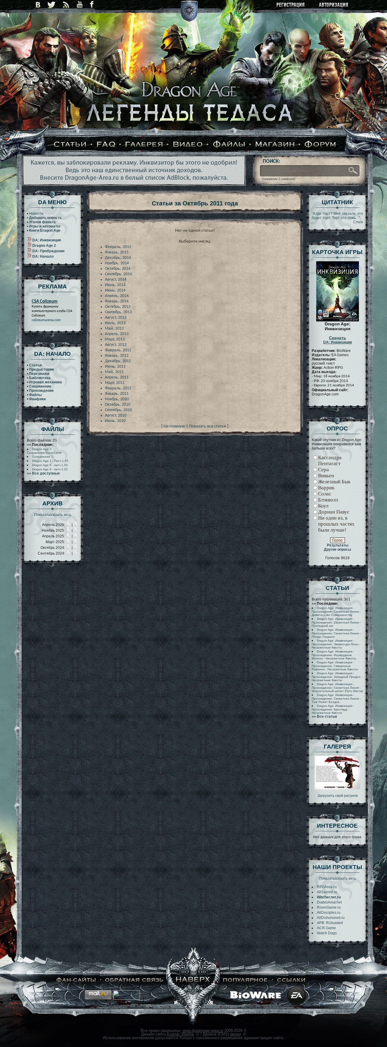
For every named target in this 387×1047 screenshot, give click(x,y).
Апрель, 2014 (116, 296)
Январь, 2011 (116, 393)
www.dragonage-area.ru (203, 1030)
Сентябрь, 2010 (118, 410)
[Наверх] (193, 980)
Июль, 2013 (115, 323)
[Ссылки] (291, 980)
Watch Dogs (327, 933)
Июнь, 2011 (115, 366)
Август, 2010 (115, 415)
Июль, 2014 (115, 285)
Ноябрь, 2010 (117, 399)
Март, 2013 (115, 339)
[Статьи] (70, 144)
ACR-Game (326, 928)
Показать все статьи (207, 426)
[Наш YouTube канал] (80, 4)
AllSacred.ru (327, 892)
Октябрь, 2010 (117, 404)
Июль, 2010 (115, 421)
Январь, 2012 (116, 355)
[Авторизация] (333, 5)
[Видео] (188, 144)
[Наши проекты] (76, 980)
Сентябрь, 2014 (118, 274)
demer (235, 1034)
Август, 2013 (115, 317)
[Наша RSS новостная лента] (66, 4)
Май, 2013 (114, 328)
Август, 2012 (115, 345)
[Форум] (320, 144)
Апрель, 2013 (116, 334)
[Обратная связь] (134, 980)
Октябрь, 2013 (117, 306)
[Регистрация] (291, 5)
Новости (36, 213)
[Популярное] (245, 980)
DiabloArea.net (329, 902)
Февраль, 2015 (118, 247)
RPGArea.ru (327, 887)
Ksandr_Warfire (180, 1034)
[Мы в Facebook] (91, 4)
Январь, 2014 (116, 301)
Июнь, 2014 (115, 290)
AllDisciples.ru (328, 912)
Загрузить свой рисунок (337, 796)
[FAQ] (106, 144)
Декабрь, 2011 (118, 361)
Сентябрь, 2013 (118, 312)
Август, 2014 (115, 279)
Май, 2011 (114, 372)
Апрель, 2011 (116, 377)
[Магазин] (275, 144)
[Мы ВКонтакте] (38, 4)
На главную (174, 426)
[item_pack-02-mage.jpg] (337, 788)
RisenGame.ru (329, 907)
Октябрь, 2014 (117, 268)
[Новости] (68, 525)
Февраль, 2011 (118, 388)
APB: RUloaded (330, 923)
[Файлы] (229, 144)
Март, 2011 (115, 383)
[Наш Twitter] (51, 4)
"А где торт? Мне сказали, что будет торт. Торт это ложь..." (337, 217)
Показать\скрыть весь (52, 515)
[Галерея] (144, 144)
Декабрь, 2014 (118, 258)
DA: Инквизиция (337, 340)
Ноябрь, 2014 (117, 263)
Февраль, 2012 (118, 350)
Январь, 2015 (116, 252)
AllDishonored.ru (331, 918)
